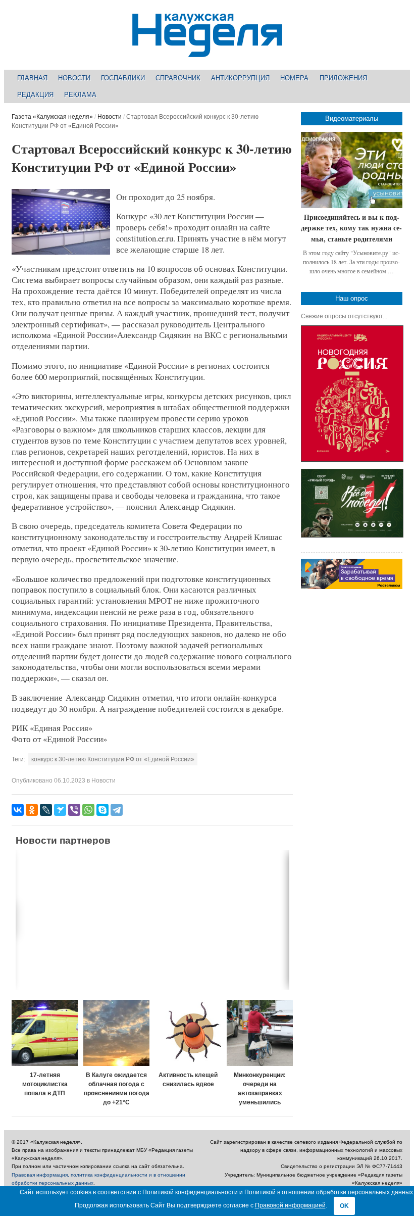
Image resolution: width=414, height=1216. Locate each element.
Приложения (343, 78)
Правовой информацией (290, 1205)
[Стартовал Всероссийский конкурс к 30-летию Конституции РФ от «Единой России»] (61, 252)
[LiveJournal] (46, 810)
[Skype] (102, 810)
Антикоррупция (240, 78)
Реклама (80, 95)
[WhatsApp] (88, 810)
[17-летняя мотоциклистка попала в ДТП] (45, 1033)
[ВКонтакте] (18, 810)
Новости (74, 78)
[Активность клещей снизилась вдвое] (188, 1033)
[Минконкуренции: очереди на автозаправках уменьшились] (260, 1033)
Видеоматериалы (351, 118)
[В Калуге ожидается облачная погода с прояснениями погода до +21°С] (116, 1033)
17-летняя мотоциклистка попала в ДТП (45, 1084)
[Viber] (74, 810)
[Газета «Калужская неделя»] (207, 51)
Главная (32, 78)
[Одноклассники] (32, 810)
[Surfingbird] (60, 810)
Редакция (35, 95)
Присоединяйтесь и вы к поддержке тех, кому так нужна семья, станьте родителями (351, 228)
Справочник (178, 78)
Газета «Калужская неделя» (52, 116)
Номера (294, 78)
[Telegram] (117, 810)
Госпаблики (123, 78)
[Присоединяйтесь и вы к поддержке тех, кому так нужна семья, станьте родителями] (351, 170)
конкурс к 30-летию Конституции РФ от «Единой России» (112, 759)
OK (344, 1205)
